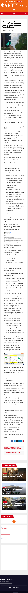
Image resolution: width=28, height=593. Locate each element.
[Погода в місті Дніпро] (14, 528)
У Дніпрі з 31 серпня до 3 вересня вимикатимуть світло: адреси (13, 476)
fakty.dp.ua (15, 592)
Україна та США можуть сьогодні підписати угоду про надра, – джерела (12, 453)
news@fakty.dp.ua (4, 581)
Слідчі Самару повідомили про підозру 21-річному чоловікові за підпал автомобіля (14, 506)
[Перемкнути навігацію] (14, 14)
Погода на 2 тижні (5, 534)
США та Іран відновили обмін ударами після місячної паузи (12, 490)
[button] (26, 13)
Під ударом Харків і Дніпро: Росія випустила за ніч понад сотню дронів (12, 448)
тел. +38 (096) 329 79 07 (6, 583)
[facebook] (14, 521)
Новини (5, 487)
